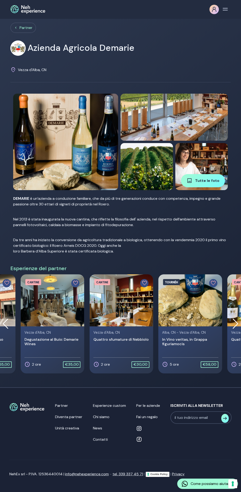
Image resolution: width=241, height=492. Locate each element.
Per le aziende (148, 405)
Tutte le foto (203, 180)
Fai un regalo (147, 416)
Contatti (100, 439)
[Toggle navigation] (225, 8)
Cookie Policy (159, 474)
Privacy (178, 474)
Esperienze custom (109, 405)
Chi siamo (101, 416)
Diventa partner (68, 416)
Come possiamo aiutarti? (212, 483)
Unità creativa (67, 428)
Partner (26, 27)
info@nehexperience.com (87, 474)
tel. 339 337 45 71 (127, 474)
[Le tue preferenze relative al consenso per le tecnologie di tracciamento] (232, 483)
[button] (235, 324)
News (97, 428)
